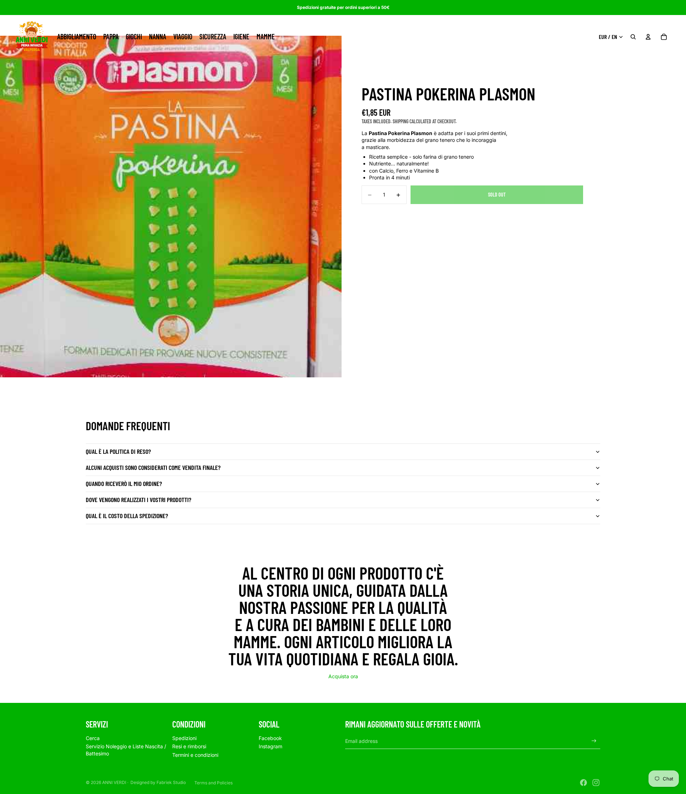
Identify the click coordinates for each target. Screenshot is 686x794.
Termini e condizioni (195, 755)
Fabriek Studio (171, 782)
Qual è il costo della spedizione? (127, 516)
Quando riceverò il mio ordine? (124, 483)
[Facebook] (583, 782)
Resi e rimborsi (189, 746)
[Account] (648, 37)
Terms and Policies (213, 782)
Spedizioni (184, 738)
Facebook (270, 738)
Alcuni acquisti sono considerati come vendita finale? (153, 467)
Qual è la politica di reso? (118, 451)
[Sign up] (594, 741)
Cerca (93, 738)
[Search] (633, 37)
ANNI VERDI (114, 782)
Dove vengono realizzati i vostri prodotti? (138, 499)
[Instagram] (596, 782)
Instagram (270, 746)
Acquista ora (343, 676)
